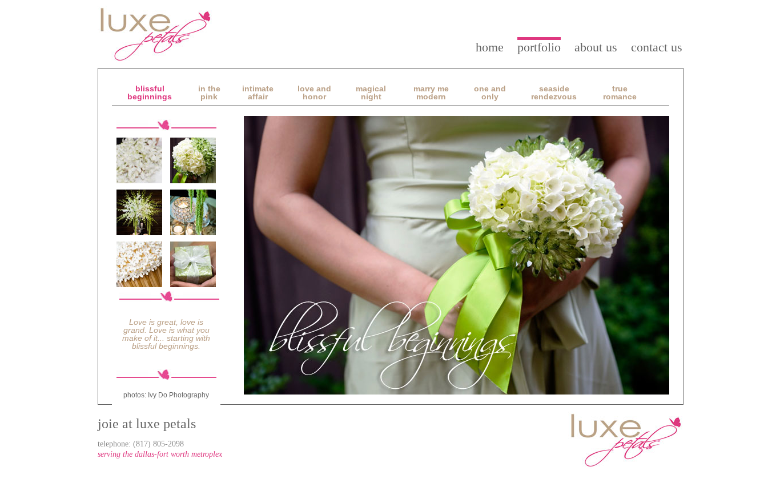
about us (595, 47)
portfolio (539, 47)
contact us (656, 47)
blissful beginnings (149, 92)
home (490, 47)
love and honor (314, 92)
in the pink (209, 92)
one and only (490, 92)
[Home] (156, 34)
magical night (371, 92)
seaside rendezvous (554, 92)
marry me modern (431, 92)
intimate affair (258, 92)
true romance (620, 92)
